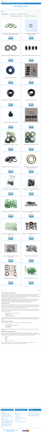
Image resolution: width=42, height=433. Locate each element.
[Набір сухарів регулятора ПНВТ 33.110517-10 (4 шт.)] (31, 70)
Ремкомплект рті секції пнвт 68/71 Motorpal (10, 189)
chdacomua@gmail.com (22, 421)
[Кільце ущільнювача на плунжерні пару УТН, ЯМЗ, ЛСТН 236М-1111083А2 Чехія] (10, 25)
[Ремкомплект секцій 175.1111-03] (31, 248)
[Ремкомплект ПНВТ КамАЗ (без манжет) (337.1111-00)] (10, 248)
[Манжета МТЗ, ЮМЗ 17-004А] (10, 70)
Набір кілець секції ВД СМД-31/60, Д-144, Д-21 (10, 55)
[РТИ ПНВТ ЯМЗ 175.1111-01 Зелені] (31, 270)
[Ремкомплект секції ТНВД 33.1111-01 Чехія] (10, 204)
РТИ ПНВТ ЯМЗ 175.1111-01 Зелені (31, 278)
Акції (2, 426)
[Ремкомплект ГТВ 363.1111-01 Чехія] (10, 137)
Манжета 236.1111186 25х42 (31, 100)
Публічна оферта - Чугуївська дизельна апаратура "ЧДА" (6, 425)
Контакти (3, 412)
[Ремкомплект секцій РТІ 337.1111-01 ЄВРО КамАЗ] (31, 204)
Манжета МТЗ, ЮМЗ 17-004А (11, 77)
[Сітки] (1, 12)
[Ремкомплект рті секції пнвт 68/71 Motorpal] (10, 181)
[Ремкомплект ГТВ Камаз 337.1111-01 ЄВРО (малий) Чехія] (10, 226)
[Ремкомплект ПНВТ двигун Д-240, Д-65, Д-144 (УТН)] (31, 226)
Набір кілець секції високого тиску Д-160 (31, 122)
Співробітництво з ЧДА (5, 413)
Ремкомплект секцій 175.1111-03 (31, 255)
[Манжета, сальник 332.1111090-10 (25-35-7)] (10, 92)
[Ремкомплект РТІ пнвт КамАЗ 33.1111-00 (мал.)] (31, 181)
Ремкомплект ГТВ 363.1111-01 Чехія (10, 144)
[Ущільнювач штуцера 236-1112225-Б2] (10, 115)
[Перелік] (2, 12)
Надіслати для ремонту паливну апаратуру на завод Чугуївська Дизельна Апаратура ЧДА (7, 421)
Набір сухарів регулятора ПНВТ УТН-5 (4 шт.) (31, 55)
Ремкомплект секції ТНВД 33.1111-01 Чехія (10, 211)
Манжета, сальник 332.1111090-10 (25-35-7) (11, 100)
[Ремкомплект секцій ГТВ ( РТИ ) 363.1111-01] (10, 159)
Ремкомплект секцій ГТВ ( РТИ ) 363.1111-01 (11, 166)
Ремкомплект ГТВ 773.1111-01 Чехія (31, 144)
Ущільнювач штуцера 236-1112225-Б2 (10, 122)
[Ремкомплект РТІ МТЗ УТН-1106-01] (10, 270)
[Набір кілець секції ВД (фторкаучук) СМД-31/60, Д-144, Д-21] (31, 159)
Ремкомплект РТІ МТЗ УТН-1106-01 (11, 278)
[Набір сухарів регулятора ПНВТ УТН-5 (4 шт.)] (31, 48)
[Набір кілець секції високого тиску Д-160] (31, 115)
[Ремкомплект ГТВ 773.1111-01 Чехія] (31, 137)
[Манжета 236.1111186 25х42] (31, 92)
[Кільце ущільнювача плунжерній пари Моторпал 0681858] (31, 25)
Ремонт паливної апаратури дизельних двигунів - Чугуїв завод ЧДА (7, 416)
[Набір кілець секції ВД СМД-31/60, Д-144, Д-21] (10, 48)
